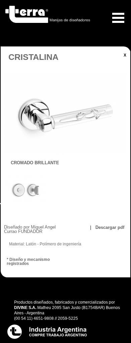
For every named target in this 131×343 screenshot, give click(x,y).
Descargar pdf (109, 227)
